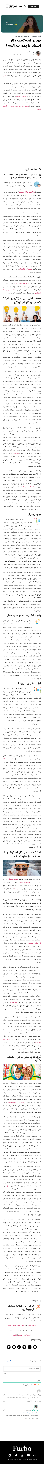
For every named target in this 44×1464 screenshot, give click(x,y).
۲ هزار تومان (31, 1326)
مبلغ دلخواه (12, 1326)
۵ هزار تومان (21, 1326)
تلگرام (15, 1335)
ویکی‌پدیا (17, 889)
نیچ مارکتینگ (13, 879)
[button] (25, 6)
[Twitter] (16, 1455)
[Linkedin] (34, 1455)
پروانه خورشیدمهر (25, 1413)
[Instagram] (22, 1455)
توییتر (20, 1335)
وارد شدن (7, 1361)
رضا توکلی (35, 1410)
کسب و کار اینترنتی (21, 36)
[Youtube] (28, 1455)
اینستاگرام (27, 1335)
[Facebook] (10, 1455)
